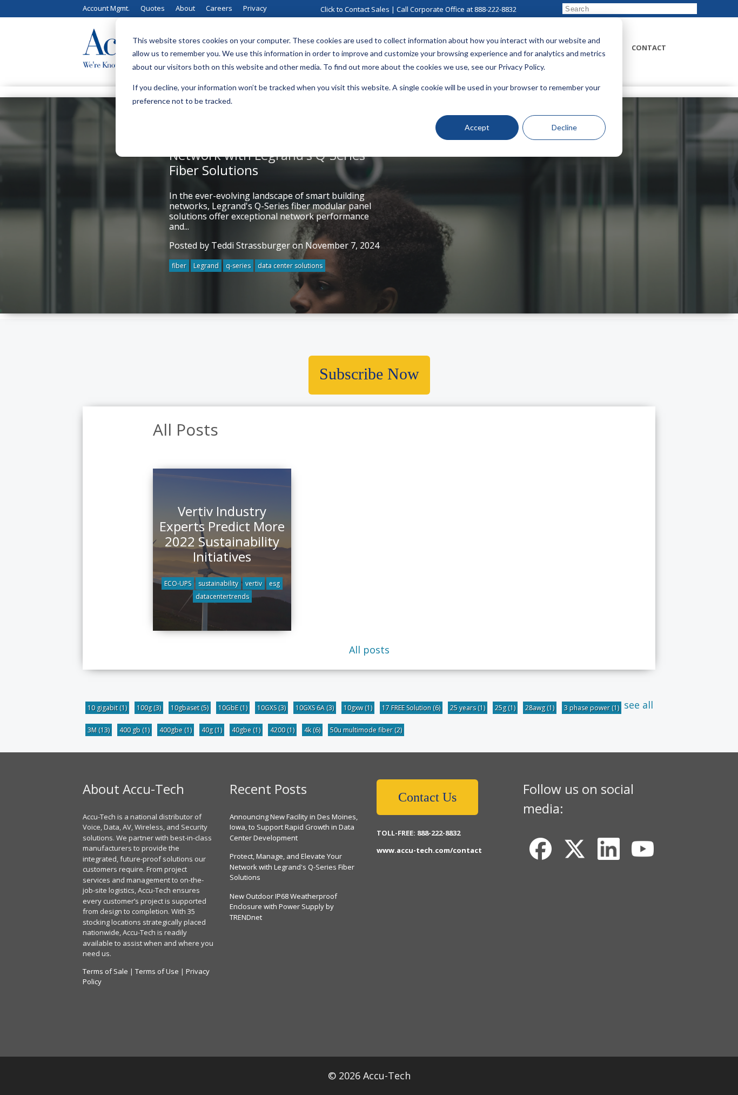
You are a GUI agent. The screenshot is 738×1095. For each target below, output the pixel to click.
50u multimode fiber (366, 730)
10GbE (232, 707)
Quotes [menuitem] (152, 8)
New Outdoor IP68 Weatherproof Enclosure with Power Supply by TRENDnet (283, 906)
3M (99, 730)
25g (505, 707)
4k (312, 730)
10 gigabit (107, 707)
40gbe (246, 730)
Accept (477, 127)
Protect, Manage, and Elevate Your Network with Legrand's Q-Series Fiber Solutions (292, 866)
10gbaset (190, 707)
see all (638, 704)
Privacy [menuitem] (255, 8)
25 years (467, 707)
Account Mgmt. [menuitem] (106, 8)
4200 (282, 730)
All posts (369, 649)
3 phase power (591, 707)
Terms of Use (157, 971)
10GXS (271, 707)
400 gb (134, 730)
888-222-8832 (495, 9)
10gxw (358, 707)
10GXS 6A (315, 707)
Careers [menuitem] (219, 8)
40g (212, 730)
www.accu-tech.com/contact (429, 850)
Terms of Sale (105, 971)
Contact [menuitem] (649, 47)
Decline (564, 127)
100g (149, 707)
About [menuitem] (185, 8)
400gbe (175, 730)
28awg (539, 707)
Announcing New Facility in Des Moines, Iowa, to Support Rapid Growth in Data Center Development (294, 827)
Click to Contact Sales (355, 9)
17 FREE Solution (411, 707)
